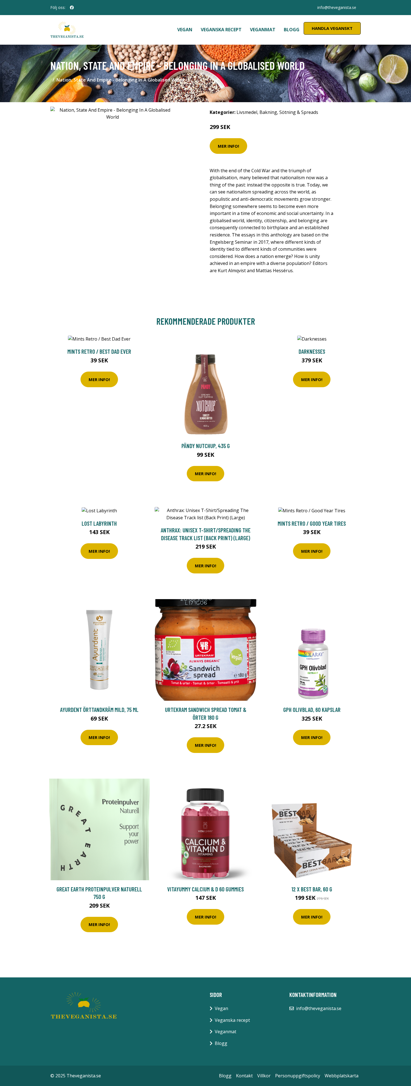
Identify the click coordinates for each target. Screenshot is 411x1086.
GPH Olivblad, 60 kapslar (312, 709)
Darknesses (312, 351)
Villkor (264, 1076)
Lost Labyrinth (99, 523)
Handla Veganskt (332, 28)
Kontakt (244, 1076)
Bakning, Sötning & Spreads (288, 112)
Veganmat (262, 30)
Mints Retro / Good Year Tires (312, 523)
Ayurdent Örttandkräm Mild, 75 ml (99, 709)
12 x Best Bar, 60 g (311, 889)
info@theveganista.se (336, 7)
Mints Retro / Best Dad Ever (99, 351)
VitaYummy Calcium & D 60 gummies (205, 889)
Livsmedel (247, 112)
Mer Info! (228, 146)
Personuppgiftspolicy (297, 1076)
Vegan (184, 30)
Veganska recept (221, 30)
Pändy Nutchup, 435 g (205, 445)
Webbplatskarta (341, 1076)
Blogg (291, 30)
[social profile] (72, 7)
